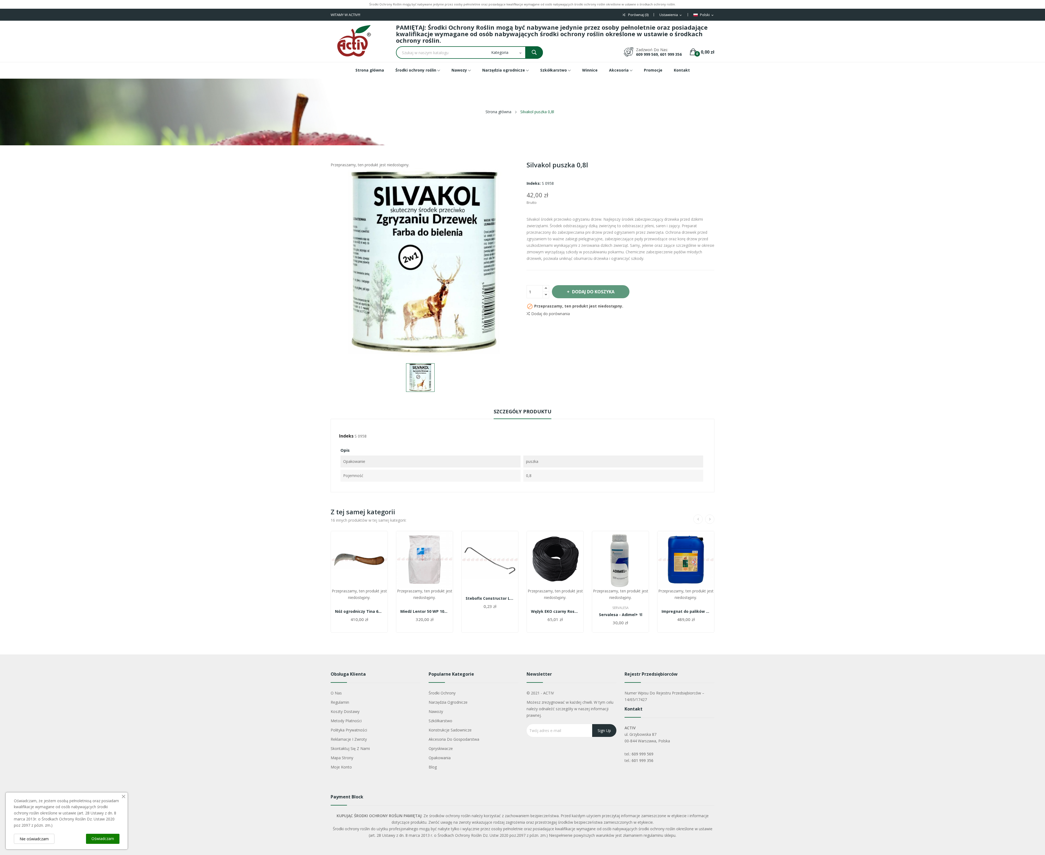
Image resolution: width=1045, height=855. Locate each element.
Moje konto (341, 767)
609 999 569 (642, 753)
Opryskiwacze (441, 748)
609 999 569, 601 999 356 (659, 54)
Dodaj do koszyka (593, 292)
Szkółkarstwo (440, 720)
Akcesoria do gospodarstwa (454, 739)
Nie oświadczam (34, 838)
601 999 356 (642, 760)
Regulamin (340, 702)
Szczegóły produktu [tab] (522, 411)
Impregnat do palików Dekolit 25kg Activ (686, 611)
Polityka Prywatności (349, 730)
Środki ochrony (442, 693)
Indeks (346, 436)
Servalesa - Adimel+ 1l (620, 614)
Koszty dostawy (345, 711)
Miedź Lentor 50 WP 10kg (424, 611)
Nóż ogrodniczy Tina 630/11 (359, 611)
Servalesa (620, 608)
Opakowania (440, 757)
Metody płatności (346, 720)
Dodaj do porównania (550, 313)
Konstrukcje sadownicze (450, 730)
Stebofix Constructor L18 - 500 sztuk (490, 598)
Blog (433, 767)
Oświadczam (102, 838)
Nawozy (436, 711)
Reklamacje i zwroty (349, 739)
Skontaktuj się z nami (350, 748)
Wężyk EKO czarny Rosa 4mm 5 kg (555, 611)
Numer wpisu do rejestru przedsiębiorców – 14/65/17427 (664, 696)
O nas (336, 693)
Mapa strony (342, 757)
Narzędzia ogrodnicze (448, 702)
